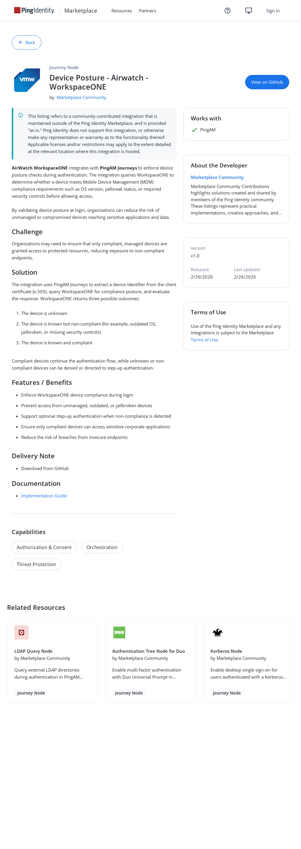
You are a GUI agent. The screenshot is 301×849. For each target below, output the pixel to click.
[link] (36, 10)
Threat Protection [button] (36, 564)
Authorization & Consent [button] (44, 547)
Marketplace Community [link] (81, 97)
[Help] (227, 10)
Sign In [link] (273, 11)
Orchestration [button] (102, 547)
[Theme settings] (248, 10)
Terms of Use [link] (204, 340)
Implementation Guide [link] (44, 496)
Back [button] (30, 42)
